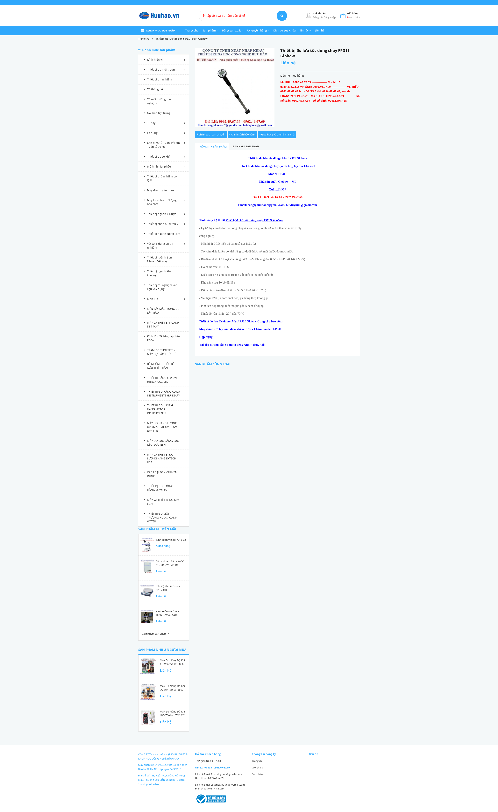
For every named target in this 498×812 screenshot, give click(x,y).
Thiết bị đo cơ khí (158, 156)
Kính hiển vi (155, 59)
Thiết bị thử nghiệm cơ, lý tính (162, 178)
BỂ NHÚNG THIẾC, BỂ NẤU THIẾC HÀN (160, 366)
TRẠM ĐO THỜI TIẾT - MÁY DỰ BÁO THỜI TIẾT (162, 352)
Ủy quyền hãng (257, 30)
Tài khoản (319, 13)
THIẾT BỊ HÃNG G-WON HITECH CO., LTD (162, 379)
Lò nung (152, 133)
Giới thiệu (257, 767)
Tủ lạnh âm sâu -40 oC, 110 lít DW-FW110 (170, 563)
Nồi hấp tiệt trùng (158, 113)
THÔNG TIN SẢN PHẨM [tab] (212, 146)
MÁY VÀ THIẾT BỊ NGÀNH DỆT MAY (163, 324)
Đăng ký (317, 17)
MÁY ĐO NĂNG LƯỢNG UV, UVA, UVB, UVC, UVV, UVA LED (162, 427)
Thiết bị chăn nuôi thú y (162, 224)
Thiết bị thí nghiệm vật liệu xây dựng (162, 287)
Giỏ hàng (352, 13)
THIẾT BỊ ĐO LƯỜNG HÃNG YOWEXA (160, 488)
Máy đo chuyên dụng (160, 190)
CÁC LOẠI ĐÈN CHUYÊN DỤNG (162, 474)
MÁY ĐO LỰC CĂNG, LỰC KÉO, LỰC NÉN (163, 442)
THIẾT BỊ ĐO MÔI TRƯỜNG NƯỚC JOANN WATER (162, 517)
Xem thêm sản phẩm (154, 633)
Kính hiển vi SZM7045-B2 (171, 539)
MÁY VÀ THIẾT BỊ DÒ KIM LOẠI (163, 502)
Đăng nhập (330, 17)
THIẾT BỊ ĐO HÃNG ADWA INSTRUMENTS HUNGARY (163, 393)
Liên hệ (319, 30)
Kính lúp (152, 299)
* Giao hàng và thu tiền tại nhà (277, 134)
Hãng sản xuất (232, 30)
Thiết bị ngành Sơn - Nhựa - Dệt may (160, 259)
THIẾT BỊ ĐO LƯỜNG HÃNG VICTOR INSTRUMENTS (160, 409)
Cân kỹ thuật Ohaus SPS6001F (168, 588)
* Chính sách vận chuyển (211, 134)
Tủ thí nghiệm (156, 89)
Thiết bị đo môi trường (161, 69)
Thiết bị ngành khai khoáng (159, 273)
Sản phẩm (210, 30)
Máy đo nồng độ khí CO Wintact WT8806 (172, 661)
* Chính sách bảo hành (242, 134)
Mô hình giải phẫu (159, 166)
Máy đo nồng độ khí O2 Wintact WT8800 (172, 687)
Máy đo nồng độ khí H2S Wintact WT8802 (172, 713)
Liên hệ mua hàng (292, 75)
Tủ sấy (151, 123)
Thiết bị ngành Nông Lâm (163, 234)
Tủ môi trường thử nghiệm (159, 101)
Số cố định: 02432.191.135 (330, 100)
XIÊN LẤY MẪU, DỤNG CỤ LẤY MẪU (163, 310)
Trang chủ (192, 30)
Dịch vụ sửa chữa (284, 30)
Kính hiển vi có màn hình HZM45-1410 (168, 613)
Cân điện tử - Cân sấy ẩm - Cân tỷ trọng (163, 144)
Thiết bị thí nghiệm (159, 79)
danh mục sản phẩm (160, 30)
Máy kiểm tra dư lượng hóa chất (162, 202)
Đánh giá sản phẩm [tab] (246, 146)
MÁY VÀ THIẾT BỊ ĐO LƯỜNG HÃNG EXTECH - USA (162, 458)
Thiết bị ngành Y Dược (161, 214)
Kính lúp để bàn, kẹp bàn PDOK (163, 338)
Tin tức (304, 30)
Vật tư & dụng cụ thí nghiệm (160, 245)
